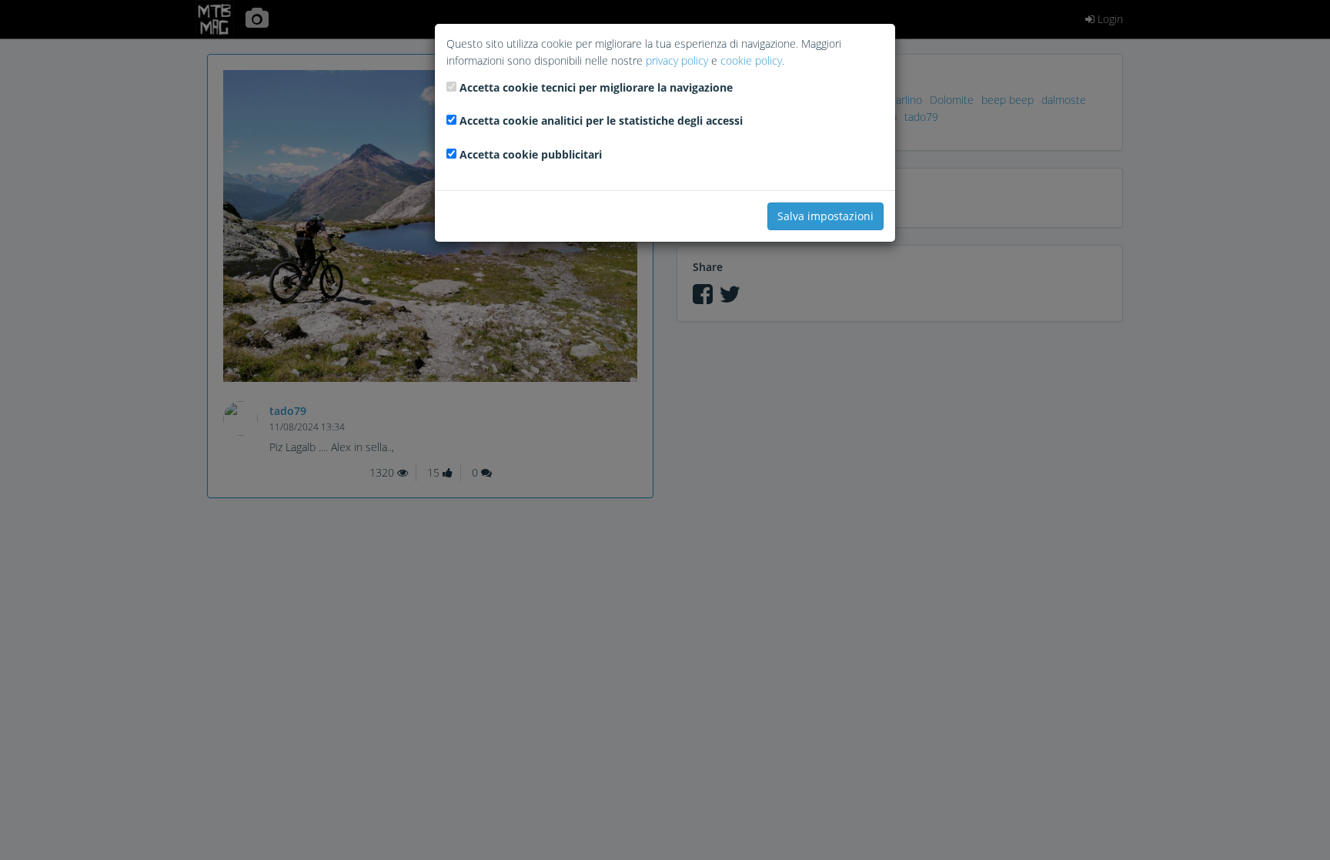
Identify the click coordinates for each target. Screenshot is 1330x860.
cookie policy (751, 60)
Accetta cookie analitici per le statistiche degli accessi (601, 120)
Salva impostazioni (825, 216)
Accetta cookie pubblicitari (530, 154)
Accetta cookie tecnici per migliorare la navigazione (596, 87)
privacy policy (677, 60)
